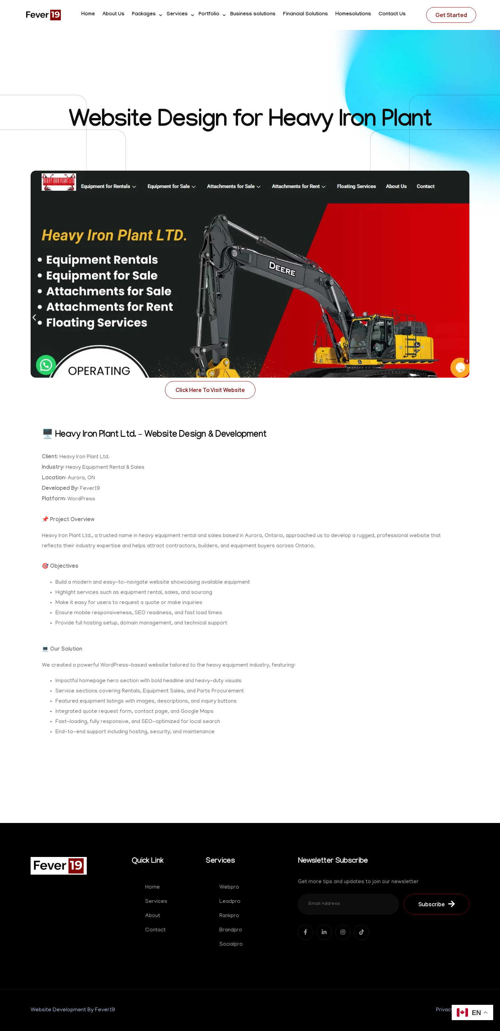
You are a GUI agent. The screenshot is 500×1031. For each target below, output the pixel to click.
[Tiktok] (361, 932)
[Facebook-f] (305, 932)
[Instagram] (343, 932)
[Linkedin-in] (324, 932)
